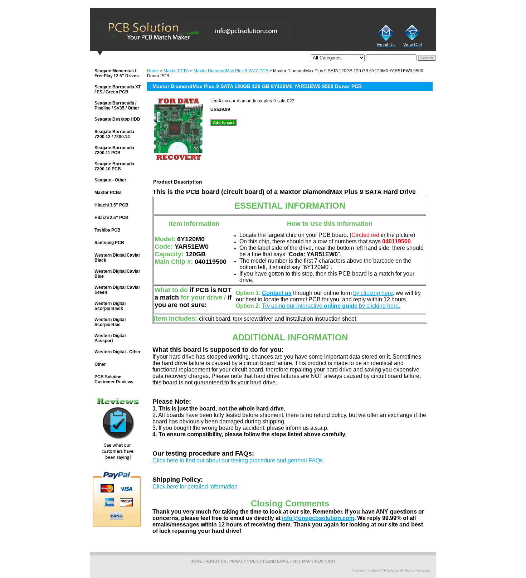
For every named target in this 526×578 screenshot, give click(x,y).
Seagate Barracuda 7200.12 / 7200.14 (114, 134)
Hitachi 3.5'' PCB (111, 205)
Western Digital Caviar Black (117, 258)
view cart (325, 561)
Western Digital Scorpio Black (110, 306)
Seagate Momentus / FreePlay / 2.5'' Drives (116, 73)
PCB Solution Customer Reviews (113, 379)
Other (100, 364)
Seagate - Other (110, 180)
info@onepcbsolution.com (318, 518)
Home (153, 70)
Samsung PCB (109, 242)
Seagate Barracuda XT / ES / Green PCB (117, 89)
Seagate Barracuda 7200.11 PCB (114, 150)
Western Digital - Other (117, 351)
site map (301, 561)
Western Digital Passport (110, 338)
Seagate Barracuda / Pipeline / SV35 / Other (116, 106)
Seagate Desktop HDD (117, 119)
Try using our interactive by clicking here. (331, 306)
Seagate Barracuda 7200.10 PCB (114, 166)
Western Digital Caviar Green (117, 290)
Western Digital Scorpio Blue (110, 322)
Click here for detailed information (195, 487)
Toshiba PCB (107, 230)
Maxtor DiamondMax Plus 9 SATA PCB (231, 70)
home (196, 561)
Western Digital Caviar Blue (117, 274)
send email (277, 561)
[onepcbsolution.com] (179, 32)
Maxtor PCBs (176, 70)
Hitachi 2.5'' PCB (111, 217)
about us (215, 561)
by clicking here (373, 293)
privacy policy (245, 561)
